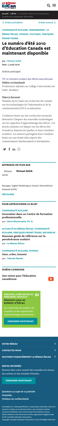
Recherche (49, 232)
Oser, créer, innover (14, 254)
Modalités (7, 395)
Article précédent (13, 22)
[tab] (29, 344)
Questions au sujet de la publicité (18, 391)
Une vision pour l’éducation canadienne (19, 277)
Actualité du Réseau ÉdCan (17, 228)
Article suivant (46, 22)
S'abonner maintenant (21, 321)
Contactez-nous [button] (11, 350)
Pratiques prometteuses (27, 232)
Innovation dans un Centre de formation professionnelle (27, 215)
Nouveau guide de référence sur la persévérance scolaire (23, 237)
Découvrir (8, 194)
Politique (35, 34)
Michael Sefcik (14, 60)
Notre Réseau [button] (10, 343)
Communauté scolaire (15, 29)
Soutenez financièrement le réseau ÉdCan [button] (26, 356)
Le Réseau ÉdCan (16, 243)
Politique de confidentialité (15, 398)
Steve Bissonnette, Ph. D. (20, 221)
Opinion (23, 34)
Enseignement (37, 29)
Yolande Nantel (15, 258)
